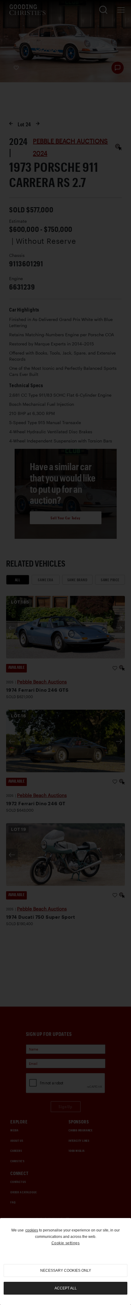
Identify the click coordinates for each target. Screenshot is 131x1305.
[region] (65, 1261)
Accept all (66, 1288)
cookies (31, 1230)
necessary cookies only (65, 1270)
